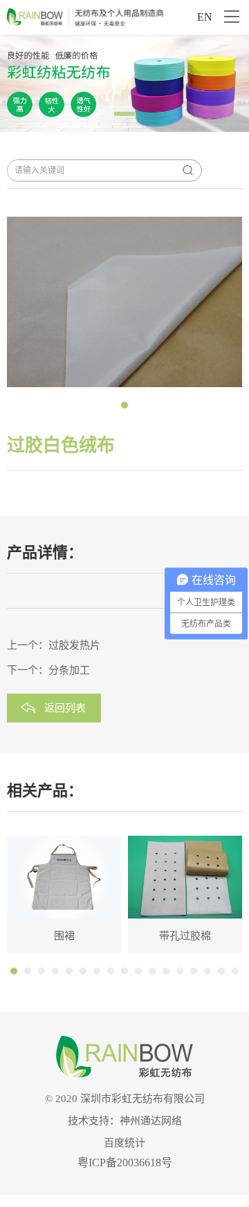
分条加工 (69, 670)
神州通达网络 (151, 1120)
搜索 (187, 170)
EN (204, 17)
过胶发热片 (74, 645)
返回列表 (65, 708)
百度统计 (124, 1142)
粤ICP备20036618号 (124, 1162)
